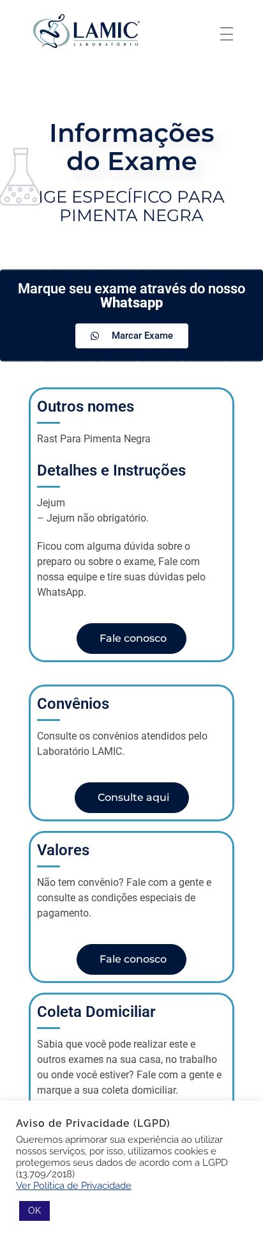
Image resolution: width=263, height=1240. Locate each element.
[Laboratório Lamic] (86, 32)
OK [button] (34, 1210)
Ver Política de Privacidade (74, 1185)
